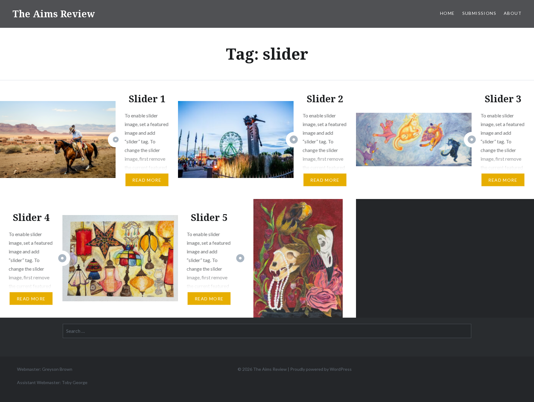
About (513, 13)
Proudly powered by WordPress (321, 369)
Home (447, 13)
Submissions (479, 13)
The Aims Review (53, 13)
